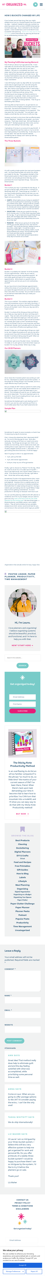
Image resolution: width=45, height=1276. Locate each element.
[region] (22, 1261)
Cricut (22, 858)
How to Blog (22, 874)
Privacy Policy (22, 1203)
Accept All (22, 1265)
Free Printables (22, 866)
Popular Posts (22, 919)
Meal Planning (22, 885)
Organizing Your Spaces (23, 897)
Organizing (22, 889)
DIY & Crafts (22, 856)
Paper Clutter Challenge (22, 904)
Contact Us (22, 1200)
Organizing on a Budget (22, 894)
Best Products (22, 840)
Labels (22, 877)
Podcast (22, 915)
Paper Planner (22, 907)
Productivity (25, 576)
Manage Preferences (13, 1271)
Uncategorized (22, 930)
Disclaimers (22, 1209)
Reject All (34, 1271)
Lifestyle (22, 881)
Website (9, 1025)
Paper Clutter (22, 900)
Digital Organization (22, 892)
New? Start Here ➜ (22, 645)
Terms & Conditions (22, 1206)
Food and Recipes (22, 862)
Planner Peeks (22, 911)
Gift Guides (22, 870)
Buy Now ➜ (22, 814)
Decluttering (22, 848)
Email (8, 1010)
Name (8, 996)
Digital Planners (23, 852)
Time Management (16, 579)
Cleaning (22, 844)
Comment (10, 969)
